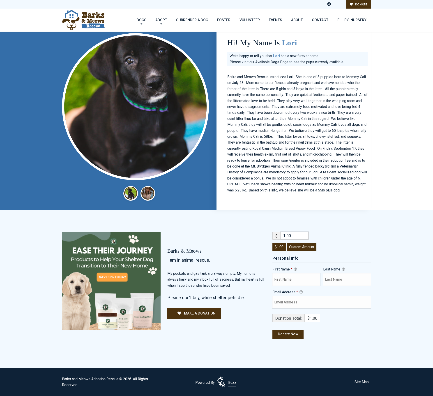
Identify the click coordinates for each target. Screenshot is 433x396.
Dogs (141, 20)
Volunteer (250, 20)
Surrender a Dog (192, 20)
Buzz (232, 382)
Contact (320, 20)
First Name (282, 269)
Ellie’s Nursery (351, 20)
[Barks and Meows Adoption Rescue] (83, 20)
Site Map (362, 382)
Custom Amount (301, 247)
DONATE (361, 4)
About (297, 20)
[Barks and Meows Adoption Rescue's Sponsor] (111, 281)
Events (275, 20)
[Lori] (135, 106)
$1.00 (279, 247)
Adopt (161, 20)
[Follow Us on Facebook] (329, 4)
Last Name (332, 269)
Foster (223, 20)
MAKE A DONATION (199, 313)
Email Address (285, 292)
